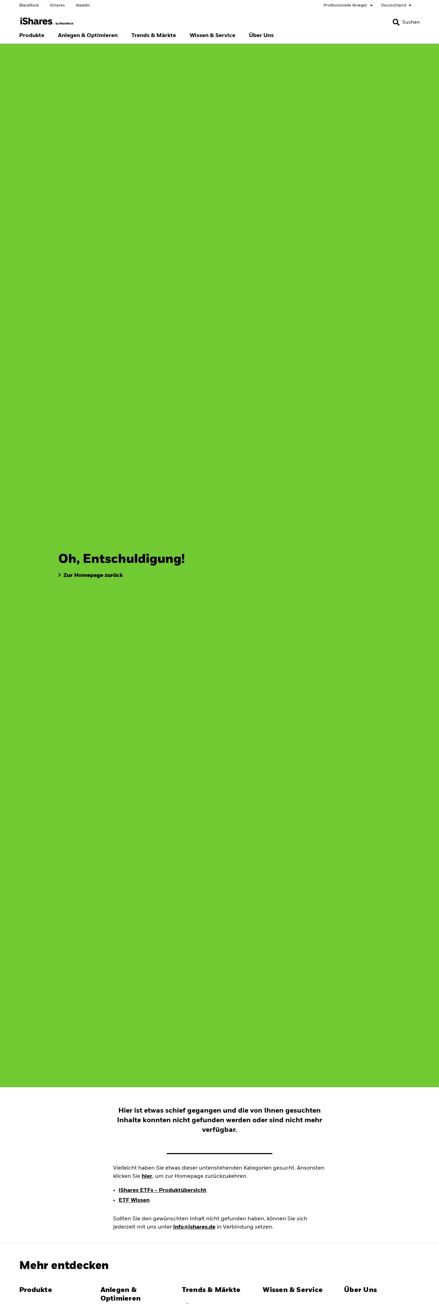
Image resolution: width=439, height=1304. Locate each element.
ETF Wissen (134, 1200)
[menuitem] (31, 35)
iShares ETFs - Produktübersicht (162, 1190)
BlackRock (29, 5)
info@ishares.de (194, 1227)
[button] (396, 22)
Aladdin (83, 5)
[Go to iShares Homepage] (47, 21)
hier (147, 1176)
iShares (57, 5)
